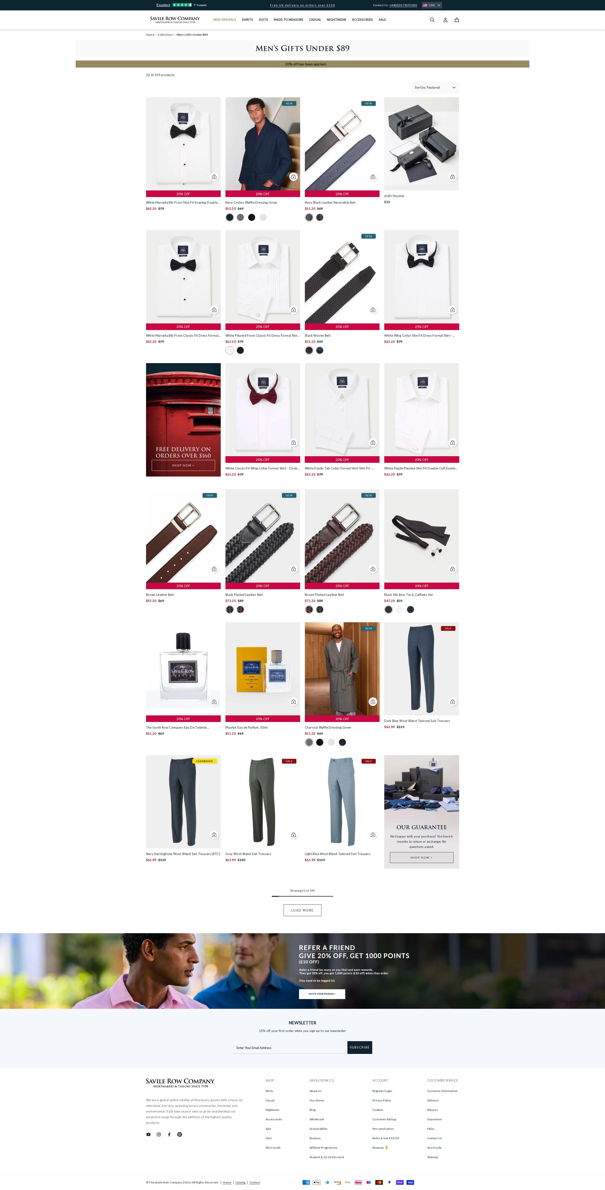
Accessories (274, 1119)
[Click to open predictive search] (432, 19)
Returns (432, 1110)
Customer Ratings (384, 1119)
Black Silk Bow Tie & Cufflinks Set (408, 595)
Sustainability (319, 1128)
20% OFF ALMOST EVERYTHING (302, 5)
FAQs (431, 1128)
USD (432, 5)
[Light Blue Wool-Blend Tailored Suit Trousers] (342, 801)
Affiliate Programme (323, 1147)
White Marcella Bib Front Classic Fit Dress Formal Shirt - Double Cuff (182, 336)
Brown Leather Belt (160, 595)
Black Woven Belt (317, 335)
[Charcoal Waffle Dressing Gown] (342, 668)
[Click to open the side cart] (456, 19)
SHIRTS (247, 19)
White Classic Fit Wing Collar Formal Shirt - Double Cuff (262, 468)
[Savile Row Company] (180, 1084)
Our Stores (317, 1100)
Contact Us (434, 1138)
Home (227, 1182)
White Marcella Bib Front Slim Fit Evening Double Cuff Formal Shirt (182, 203)
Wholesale (317, 1119)
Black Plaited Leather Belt (244, 595)
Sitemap (432, 1157)
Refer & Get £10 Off (385, 1138)
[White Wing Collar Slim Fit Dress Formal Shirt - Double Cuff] (421, 276)
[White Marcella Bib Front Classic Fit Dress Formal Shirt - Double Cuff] (183, 276)
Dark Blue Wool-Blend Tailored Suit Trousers (417, 721)
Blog (313, 1110)
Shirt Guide (273, 1147)
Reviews (315, 1138)
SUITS (263, 19)
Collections (165, 34)
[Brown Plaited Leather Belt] (342, 535)
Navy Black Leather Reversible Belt (330, 202)
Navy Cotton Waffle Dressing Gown (251, 202)
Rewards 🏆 (380, 1147)
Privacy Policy (381, 1100)
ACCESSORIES (362, 19)
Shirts (269, 1091)
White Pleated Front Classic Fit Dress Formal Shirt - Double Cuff (262, 336)
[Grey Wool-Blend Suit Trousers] (262, 801)
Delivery (433, 1100)
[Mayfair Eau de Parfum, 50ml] (262, 668)
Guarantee (434, 1119)
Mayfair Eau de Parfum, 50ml (246, 727)
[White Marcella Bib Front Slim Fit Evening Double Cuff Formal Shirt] (183, 143)
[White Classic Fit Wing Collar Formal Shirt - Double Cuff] (262, 409)
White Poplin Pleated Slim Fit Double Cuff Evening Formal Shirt (420, 468)
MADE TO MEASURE (288, 19)
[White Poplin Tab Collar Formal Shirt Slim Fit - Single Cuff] (342, 409)
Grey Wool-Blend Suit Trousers (248, 854)
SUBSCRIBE (360, 1047)
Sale (268, 1128)
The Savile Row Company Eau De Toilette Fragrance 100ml (176, 728)
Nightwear (273, 1110)
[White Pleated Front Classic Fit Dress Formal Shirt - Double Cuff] (262, 276)
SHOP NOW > (183, 465)
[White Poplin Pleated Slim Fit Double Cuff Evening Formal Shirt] (421, 409)
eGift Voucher (394, 196)
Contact (255, 1182)
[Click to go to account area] (445, 19)
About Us (316, 1091)
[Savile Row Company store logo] (175, 20)
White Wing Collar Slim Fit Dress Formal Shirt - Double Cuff (418, 336)
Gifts (269, 1138)
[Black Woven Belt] (342, 276)
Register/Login (382, 1091)
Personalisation (383, 1128)
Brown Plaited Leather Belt (324, 595)
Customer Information (442, 1091)
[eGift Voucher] (421, 143)
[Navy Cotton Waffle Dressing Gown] (262, 143)
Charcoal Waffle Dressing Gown (328, 727)
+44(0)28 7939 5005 (403, 5)
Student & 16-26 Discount (327, 1157)
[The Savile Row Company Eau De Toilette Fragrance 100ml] (183, 668)
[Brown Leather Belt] (183, 535)
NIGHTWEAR (336, 19)
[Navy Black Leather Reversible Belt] (342, 143)
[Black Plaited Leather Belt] (262, 535)
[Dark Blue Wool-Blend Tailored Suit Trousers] (421, 668)
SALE (382, 19)
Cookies (378, 1110)
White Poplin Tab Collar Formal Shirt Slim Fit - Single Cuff (338, 468)
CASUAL (315, 19)
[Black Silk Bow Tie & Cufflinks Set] (421, 535)
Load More (302, 910)
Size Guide (434, 1147)
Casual (270, 1100)
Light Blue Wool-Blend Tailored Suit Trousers (338, 854)
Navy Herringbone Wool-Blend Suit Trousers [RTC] (183, 854)
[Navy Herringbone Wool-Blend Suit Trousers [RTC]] (183, 801)
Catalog (240, 1182)
